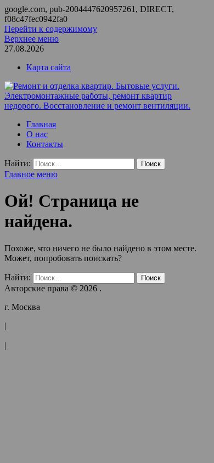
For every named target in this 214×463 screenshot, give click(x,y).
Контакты (44, 144)
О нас (37, 134)
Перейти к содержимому (50, 28)
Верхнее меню (31, 38)
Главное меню (31, 174)
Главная (41, 124)
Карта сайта (48, 67)
